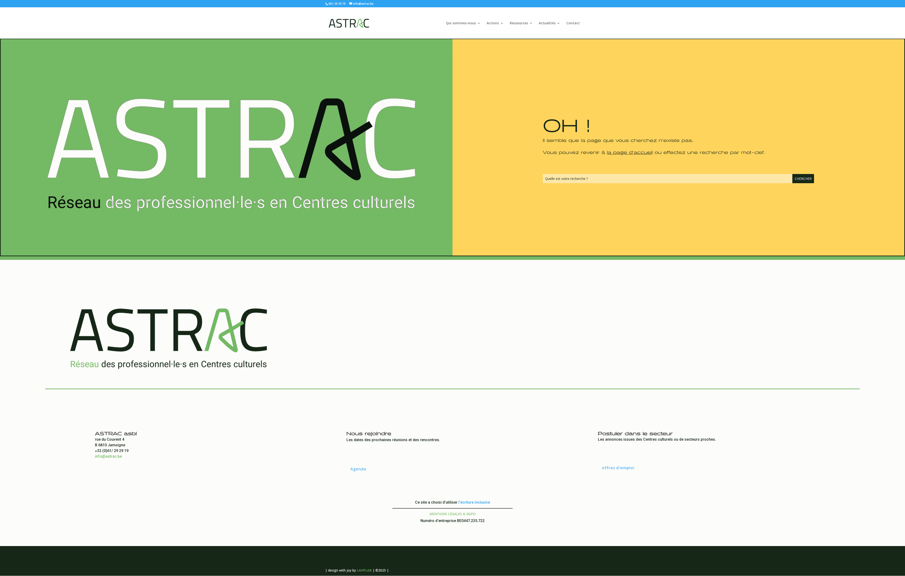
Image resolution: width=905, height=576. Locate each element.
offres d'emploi (618, 467)
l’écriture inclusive (474, 503)
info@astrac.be (108, 457)
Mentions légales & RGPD (452, 514)
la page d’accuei (629, 151)
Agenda (358, 469)
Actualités (547, 23)
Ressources (519, 23)
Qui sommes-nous (461, 23)
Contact (573, 23)
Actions (493, 23)
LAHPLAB (364, 570)
